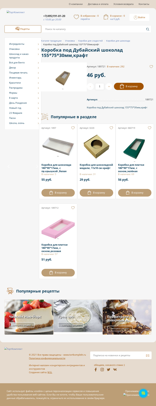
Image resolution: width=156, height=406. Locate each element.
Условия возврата (123, 3)
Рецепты (25, 28)
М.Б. (50, 372)
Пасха (12, 117)
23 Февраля (15, 112)
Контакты (144, 3)
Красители (15, 82)
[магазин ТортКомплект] (19, 15)
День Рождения (18, 102)
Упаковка (14, 48)
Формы (13, 92)
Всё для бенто (17, 62)
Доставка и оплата (98, 3)
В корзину (131, 86)
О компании (76, 3)
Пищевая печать (18, 72)
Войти (141, 17)
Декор (12, 67)
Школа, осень (16, 122)
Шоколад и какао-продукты (19, 55)
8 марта (13, 97)
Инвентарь (15, 77)
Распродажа (15, 87)
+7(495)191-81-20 (54, 16)
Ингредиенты (16, 43)
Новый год (15, 107)
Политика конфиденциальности (47, 358)
